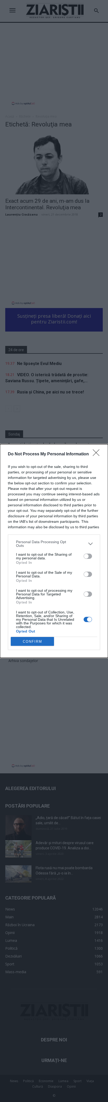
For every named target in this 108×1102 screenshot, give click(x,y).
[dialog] (54, 551)
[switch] (88, 556)
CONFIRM (32, 641)
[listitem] (54, 543)
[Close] (98, 454)
